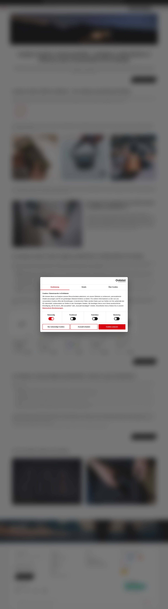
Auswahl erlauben (84, 327)
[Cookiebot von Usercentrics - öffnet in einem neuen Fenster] (117, 280)
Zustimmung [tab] (55, 287)
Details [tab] (84, 287)
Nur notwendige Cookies (56, 327)
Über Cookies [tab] (113, 287)
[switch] (73, 318)
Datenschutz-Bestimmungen (52, 308)
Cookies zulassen (112, 327)
